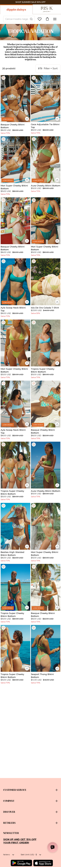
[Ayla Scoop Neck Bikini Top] (15, 281)
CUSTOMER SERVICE (14, 790)
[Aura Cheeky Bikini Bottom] (46, 159)
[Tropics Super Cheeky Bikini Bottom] (46, 343)
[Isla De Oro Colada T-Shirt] (46, 281)
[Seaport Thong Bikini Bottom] (46, 648)
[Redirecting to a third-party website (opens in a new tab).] (21, 863)
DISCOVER (9, 811)
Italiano (6, 855)
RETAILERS (9, 822)
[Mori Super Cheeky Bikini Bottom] (15, 159)
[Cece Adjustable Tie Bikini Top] (46, 98)
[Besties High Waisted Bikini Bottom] (15, 526)
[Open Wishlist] (39, 19)
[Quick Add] (27, 119)
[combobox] (19, 19)
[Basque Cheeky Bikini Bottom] (15, 98)
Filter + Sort (51, 68)
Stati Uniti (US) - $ (29, 855)
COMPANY (8, 801)
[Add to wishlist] (3, 78)
